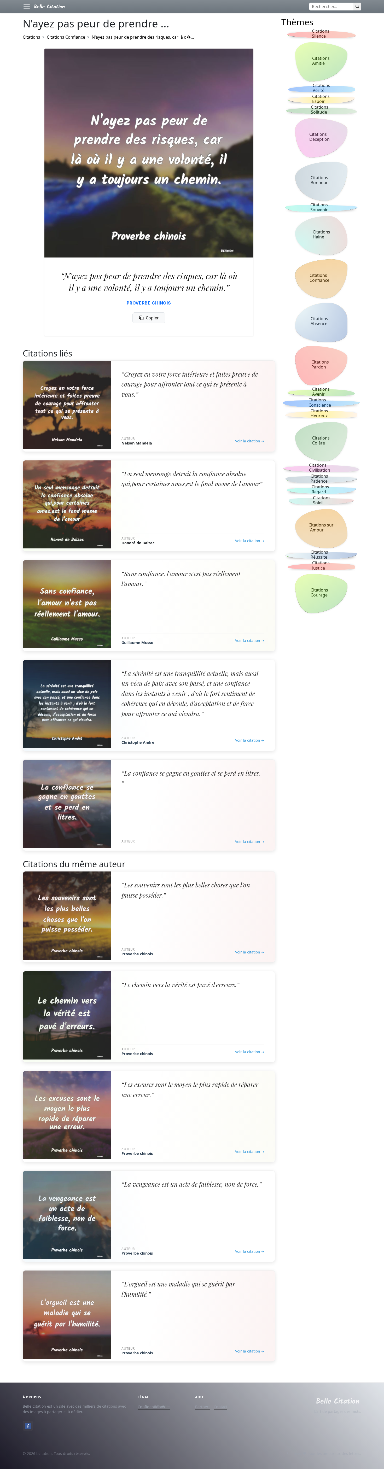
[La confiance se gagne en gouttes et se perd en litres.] (67, 804)
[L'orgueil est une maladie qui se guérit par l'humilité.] (67, 1315)
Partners (202, 1406)
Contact (220, 1406)
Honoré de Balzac (137, 542)
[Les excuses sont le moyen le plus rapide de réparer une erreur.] (67, 1115)
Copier (152, 318)
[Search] (357, 6)
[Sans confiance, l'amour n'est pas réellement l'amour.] (67, 604)
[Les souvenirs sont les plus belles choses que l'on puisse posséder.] (67, 915)
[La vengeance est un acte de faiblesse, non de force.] (67, 1215)
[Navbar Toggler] (27, 6)
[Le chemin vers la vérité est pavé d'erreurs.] (67, 1015)
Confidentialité (151, 1406)
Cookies (163, 1406)
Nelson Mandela (136, 443)
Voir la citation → (249, 440)
